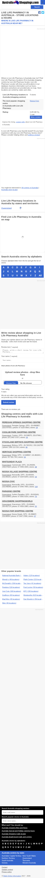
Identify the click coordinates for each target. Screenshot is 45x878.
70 (36, 496)
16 (27, 437)
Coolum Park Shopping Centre (19, 432)
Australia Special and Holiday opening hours (18, 831)
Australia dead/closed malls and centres (17, 837)
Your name (9, 356)
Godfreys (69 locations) (11, 595)
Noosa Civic (34, 101)
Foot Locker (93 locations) (33, 587)
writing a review (34, 135)
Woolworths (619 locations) (33, 595)
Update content (7, 869)
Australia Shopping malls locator (14, 834)
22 (36, 506)
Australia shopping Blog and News (14, 828)
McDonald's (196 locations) (12, 583)
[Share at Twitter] (43, 12)
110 (36, 487)
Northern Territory (8, 858)
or (22, 375)
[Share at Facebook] (39, 12)
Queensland (6, 425)
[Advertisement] (22, 52)
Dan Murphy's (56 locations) (33, 599)
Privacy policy (7, 872)
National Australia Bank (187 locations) (12, 575)
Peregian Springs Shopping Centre (21, 422)
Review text (9, 347)
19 (37, 427)
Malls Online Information (12, 876)
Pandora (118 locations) (11, 587)
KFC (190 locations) (30, 591)
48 (36, 467)
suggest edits (20, 122)
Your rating (5, 389)
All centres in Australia (29, 188)
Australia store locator (9, 190)
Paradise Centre (11, 491)
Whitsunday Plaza (12, 462)
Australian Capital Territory (11, 856)
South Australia (7, 860)
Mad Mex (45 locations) (11, 599)
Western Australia (29, 863)
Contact (4, 867)
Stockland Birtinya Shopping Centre (22, 442)
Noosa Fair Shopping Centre (17, 511)
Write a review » (36, 117)
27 (35, 516)
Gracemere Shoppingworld (17, 501)
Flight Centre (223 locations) (33, 579)
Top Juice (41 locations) (32, 583)
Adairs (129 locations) (31, 575)
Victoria (4, 863)
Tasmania (26, 860)
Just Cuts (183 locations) (11, 591)
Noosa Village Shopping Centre (19, 472)
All (40, 275)
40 (26, 447)
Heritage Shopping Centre (16, 452)
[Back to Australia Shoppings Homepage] (20, 2)
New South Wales (29, 856)
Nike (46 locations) (9, 603)
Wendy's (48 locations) (10, 579)
